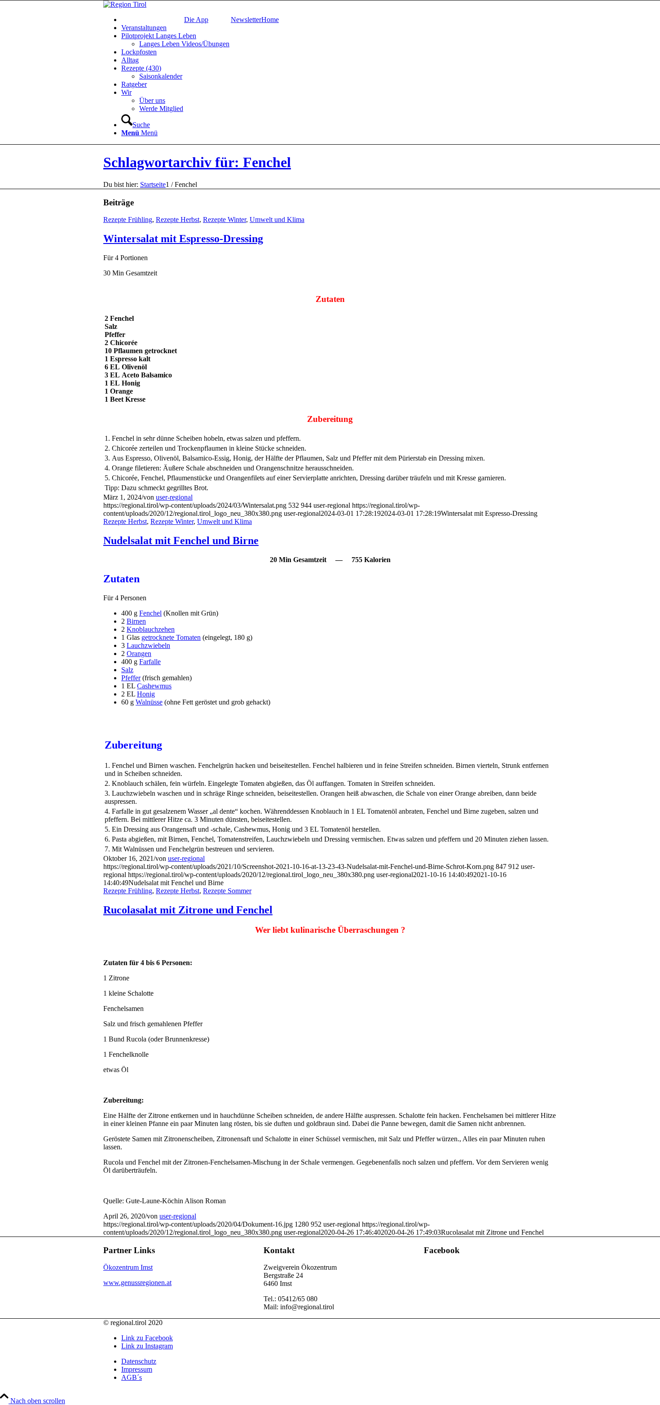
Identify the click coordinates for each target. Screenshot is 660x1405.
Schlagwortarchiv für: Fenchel (197, 162)
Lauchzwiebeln (148, 645)
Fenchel (150, 613)
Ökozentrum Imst (128, 1267)
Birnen (136, 621)
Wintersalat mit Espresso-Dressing (183, 238)
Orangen (139, 653)
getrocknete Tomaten (171, 637)
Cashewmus (154, 686)
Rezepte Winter (224, 219)
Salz (127, 670)
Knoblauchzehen (151, 629)
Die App (196, 19)
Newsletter (246, 19)
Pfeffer (131, 678)
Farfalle (150, 661)
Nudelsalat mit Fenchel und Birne (181, 540)
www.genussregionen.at (137, 1282)
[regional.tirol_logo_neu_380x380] (124, 4)
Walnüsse (149, 702)
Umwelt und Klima (277, 219)
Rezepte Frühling (127, 219)
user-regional (174, 497)
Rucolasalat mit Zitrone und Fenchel (188, 910)
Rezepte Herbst (177, 219)
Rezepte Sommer (227, 891)
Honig (146, 694)
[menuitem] (339, 20)
